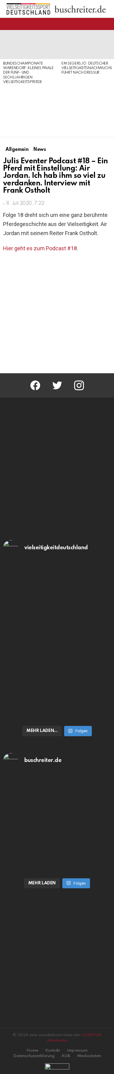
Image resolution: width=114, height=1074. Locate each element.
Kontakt (52, 1050)
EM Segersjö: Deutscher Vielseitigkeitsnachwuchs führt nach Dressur (86, 68)
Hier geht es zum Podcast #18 (40, 248)
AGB (65, 1056)
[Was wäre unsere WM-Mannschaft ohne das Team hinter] (57, 605)
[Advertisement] (29, 111)
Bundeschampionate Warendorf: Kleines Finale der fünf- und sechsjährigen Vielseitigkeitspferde (28, 73)
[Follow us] (97, 24)
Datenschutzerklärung (33, 1056)
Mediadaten (89, 1056)
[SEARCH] (107, 24)
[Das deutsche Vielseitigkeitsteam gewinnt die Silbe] (57, 684)
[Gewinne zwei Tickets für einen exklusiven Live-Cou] (57, 818)
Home (32, 1050)
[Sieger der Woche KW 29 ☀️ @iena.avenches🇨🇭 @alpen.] (57, 867)
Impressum (77, 1050)
